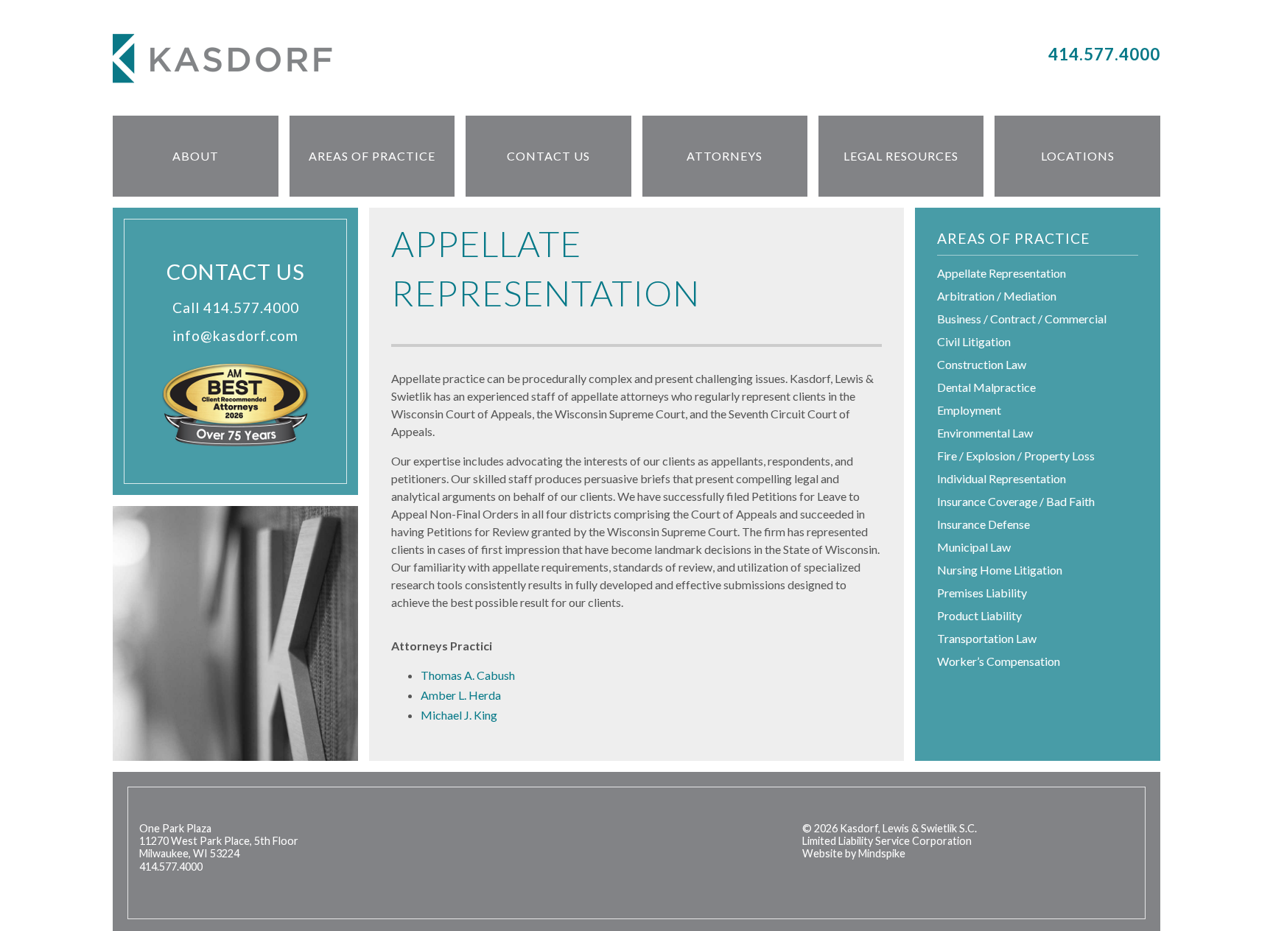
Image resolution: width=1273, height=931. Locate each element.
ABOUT (195, 156)
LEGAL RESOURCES (901, 156)
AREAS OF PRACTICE (372, 156)
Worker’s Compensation (998, 661)
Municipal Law (974, 547)
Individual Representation (1001, 478)
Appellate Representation (1001, 273)
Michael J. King (459, 715)
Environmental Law (985, 433)
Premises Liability (982, 593)
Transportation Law (987, 638)
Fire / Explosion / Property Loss (1016, 456)
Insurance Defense (983, 524)
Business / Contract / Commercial (1022, 319)
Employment (969, 410)
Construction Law (981, 364)
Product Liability (979, 615)
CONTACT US (548, 156)
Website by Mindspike (853, 853)
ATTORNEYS (724, 156)
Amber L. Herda (461, 695)
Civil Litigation (974, 341)
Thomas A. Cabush (468, 675)
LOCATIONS (1078, 156)
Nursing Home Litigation (999, 570)
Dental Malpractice (986, 387)
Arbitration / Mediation (996, 296)
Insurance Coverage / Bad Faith (1016, 501)
